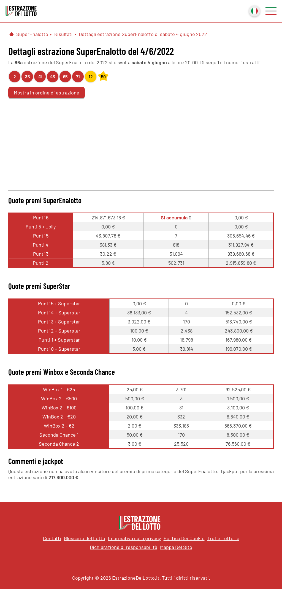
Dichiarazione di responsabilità (123, 547)
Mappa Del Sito (176, 547)
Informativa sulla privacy (134, 538)
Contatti (52, 538)
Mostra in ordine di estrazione (46, 93)
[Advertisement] (141, 143)
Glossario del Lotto (84, 538)
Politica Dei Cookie (184, 538)
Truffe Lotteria (223, 538)
